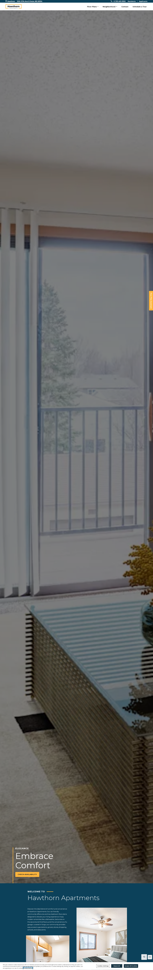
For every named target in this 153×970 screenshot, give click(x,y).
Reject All (117, 966)
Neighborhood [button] (109, 7)
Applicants (143, 1)
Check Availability (27, 874)
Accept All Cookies (131, 966)
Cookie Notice (28, 968)
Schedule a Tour (140, 7)
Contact (124, 7)
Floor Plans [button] (92, 7)
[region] (76, 966)
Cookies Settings (103, 966)
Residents (132, 1)
